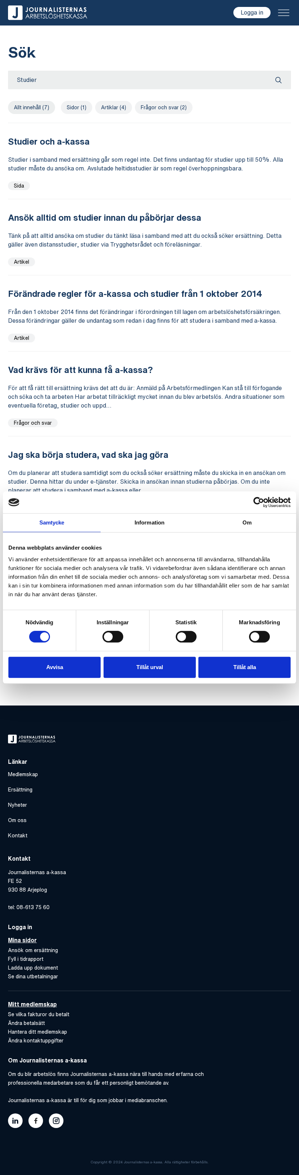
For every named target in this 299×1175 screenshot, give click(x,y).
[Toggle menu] (283, 12)
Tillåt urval (149, 667)
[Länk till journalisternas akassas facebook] (35, 1120)
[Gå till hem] (47, 12)
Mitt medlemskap (32, 1004)
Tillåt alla (244, 667)
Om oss (17, 820)
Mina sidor (22, 940)
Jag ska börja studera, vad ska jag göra (88, 454)
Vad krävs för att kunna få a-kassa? (80, 369)
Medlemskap (23, 774)
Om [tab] (247, 522)
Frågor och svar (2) (164, 107)
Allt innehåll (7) (31, 107)
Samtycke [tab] (52, 522)
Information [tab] (149, 522)
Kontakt (17, 835)
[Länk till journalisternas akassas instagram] (56, 1120)
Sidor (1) (76, 107)
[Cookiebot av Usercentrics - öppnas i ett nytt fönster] (259, 502)
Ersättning (20, 789)
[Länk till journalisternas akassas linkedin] (15, 1120)
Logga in (252, 12)
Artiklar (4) (113, 107)
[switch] (112, 636)
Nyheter (17, 804)
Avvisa (54, 667)
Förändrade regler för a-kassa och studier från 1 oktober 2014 (135, 293)
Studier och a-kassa (49, 141)
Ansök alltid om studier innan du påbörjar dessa (104, 217)
